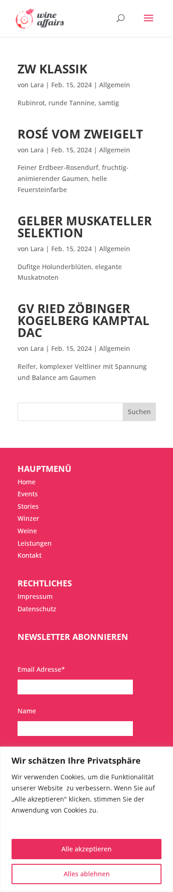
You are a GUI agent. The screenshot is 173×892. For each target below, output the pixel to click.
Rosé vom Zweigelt (80, 134)
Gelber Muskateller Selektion (85, 226)
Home (27, 481)
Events (28, 493)
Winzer (28, 518)
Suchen (139, 411)
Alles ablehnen (87, 873)
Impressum (35, 596)
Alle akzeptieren (86, 848)
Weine (27, 530)
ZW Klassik (52, 68)
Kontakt (30, 555)
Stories (28, 506)
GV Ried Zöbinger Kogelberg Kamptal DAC (83, 320)
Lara (37, 84)
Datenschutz (37, 608)
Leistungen (35, 543)
